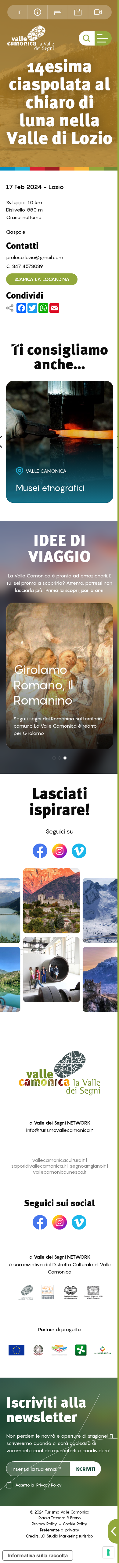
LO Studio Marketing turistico (67, 1536)
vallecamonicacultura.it (58, 1160)
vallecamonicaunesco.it (59, 1172)
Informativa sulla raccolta (38, 1555)
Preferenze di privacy (59, 1529)
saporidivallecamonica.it (38, 1166)
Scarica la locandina (42, 279)
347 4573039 (27, 266)
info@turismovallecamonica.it (59, 1130)
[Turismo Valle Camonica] (30, 38)
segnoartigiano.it (88, 1166)
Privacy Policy (49, 1485)
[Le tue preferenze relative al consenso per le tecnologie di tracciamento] (108, 1552)
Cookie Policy (75, 1523)
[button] (54, 758)
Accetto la (38, 1485)
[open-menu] (103, 38)
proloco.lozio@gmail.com (34, 257)
